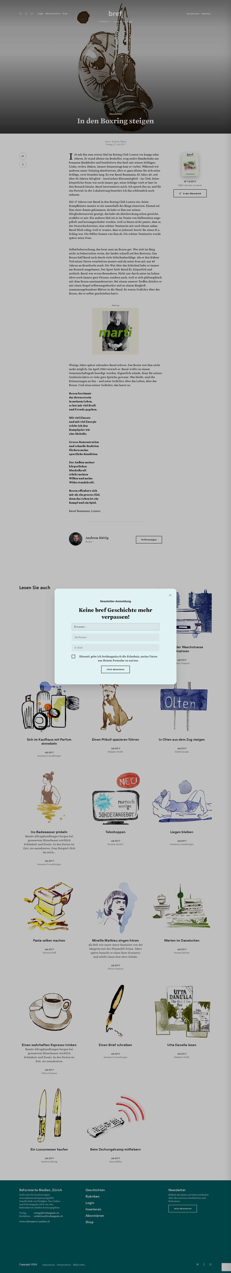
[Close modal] (170, 595)
